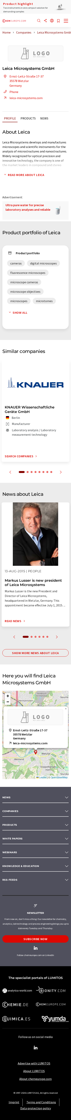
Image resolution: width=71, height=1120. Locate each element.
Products (28, 118)
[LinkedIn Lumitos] (35, 1048)
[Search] (39, 21)
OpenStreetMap (59, 777)
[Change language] (52, 21)
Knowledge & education (20, 866)
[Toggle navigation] (66, 21)
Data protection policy (35, 1108)
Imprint (14, 1102)
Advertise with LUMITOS (34, 1063)
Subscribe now (35, 939)
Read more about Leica (26, 175)
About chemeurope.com (35, 1079)
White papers (12, 838)
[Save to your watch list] (58, 21)
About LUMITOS (34, 1071)
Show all (20, 312)
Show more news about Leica (35, 653)
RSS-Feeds (9, 879)
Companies (10, 811)
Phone (13, 92)
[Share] (45, 21)
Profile (10, 118)
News (44, 118)
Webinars (9, 852)
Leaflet (43, 777)
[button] (35, 752)
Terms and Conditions (41, 1102)
